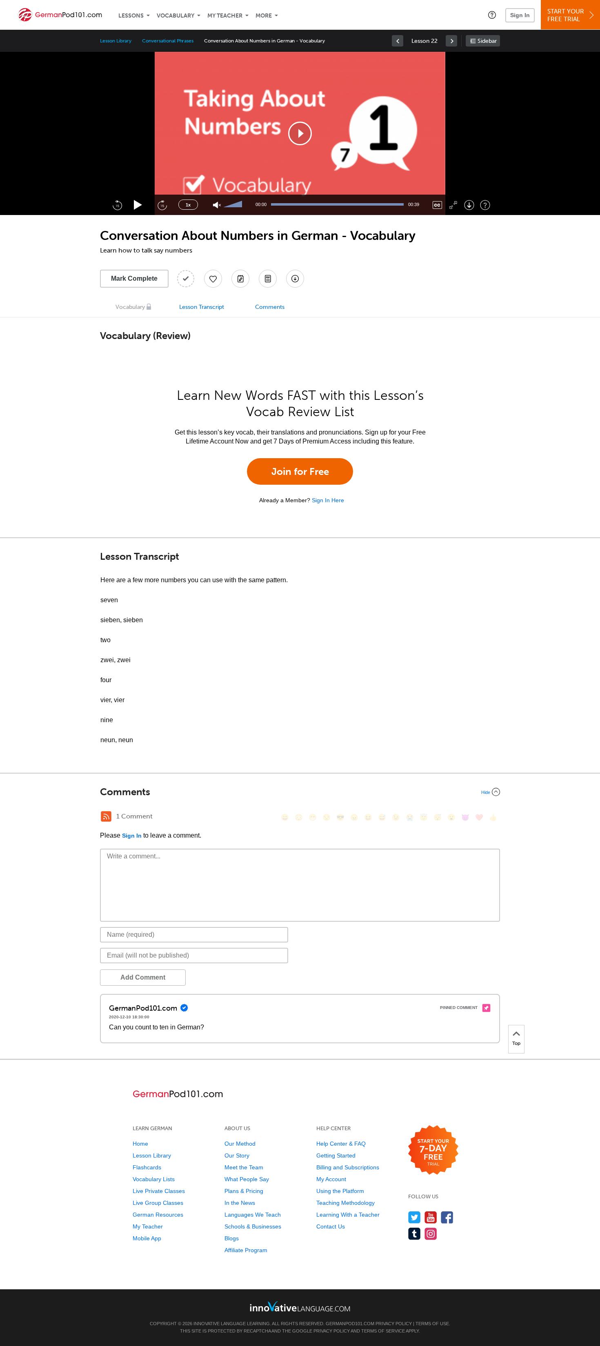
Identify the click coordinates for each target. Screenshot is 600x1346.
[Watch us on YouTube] (430, 1217)
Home (140, 1143)
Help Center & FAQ (341, 1143)
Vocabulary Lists (154, 1179)
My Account (331, 1179)
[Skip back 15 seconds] (117, 204)
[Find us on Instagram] (430, 1233)
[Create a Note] (240, 279)
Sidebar (487, 41)
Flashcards (147, 1167)
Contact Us (330, 1226)
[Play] (138, 205)
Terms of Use (432, 1323)
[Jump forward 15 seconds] (162, 204)
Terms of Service (383, 1330)
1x (188, 204)
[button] (492, 14)
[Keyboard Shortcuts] (485, 205)
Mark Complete (134, 278)
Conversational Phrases (167, 41)
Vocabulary (175, 15)
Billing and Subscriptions (347, 1167)
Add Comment (142, 977)
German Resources (158, 1214)
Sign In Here (328, 500)
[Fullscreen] (453, 205)
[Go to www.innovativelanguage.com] (300, 1306)
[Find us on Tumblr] (414, 1233)
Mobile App (147, 1238)
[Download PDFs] (268, 279)
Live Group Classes (158, 1203)
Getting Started (336, 1155)
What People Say (246, 1179)
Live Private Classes (159, 1191)
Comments (269, 307)
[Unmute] (217, 205)
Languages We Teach (252, 1214)
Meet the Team (243, 1167)
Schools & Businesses (252, 1226)
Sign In (520, 15)
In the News (239, 1203)
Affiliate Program (245, 1250)
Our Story (236, 1155)
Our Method (240, 1143)
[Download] (469, 205)
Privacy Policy (394, 1323)
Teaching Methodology (345, 1203)
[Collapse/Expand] (300, 792)
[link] (397, 41)
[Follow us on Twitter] (414, 1217)
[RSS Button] (106, 816)
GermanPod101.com (350, 1323)
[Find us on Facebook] (447, 1217)
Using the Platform (340, 1191)
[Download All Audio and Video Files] (295, 279)
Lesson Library (115, 41)
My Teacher (224, 15)
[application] (300, 133)
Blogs (231, 1238)
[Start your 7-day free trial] (433, 1150)
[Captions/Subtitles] (437, 205)
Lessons (131, 15)
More (264, 15)
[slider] (233, 205)
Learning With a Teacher (348, 1214)
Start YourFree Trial (565, 15)
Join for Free (300, 471)
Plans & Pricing (243, 1191)
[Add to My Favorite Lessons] (213, 279)
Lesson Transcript (201, 307)
